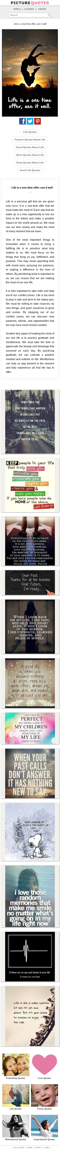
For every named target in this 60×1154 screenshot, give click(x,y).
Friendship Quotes (15, 1078)
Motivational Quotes (15, 1139)
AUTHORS (29, 9)
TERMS (29, 1148)
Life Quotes (30, 132)
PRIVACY (38, 1148)
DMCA (47, 1148)
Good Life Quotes (30, 170)
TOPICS (16, 9)
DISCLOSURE (18, 1148)
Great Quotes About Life (30, 162)
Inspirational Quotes (44, 1139)
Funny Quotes (44, 1109)
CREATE (42, 9)
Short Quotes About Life (30, 155)
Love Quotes (44, 1078)
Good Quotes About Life (30, 147)
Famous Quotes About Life (30, 139)
